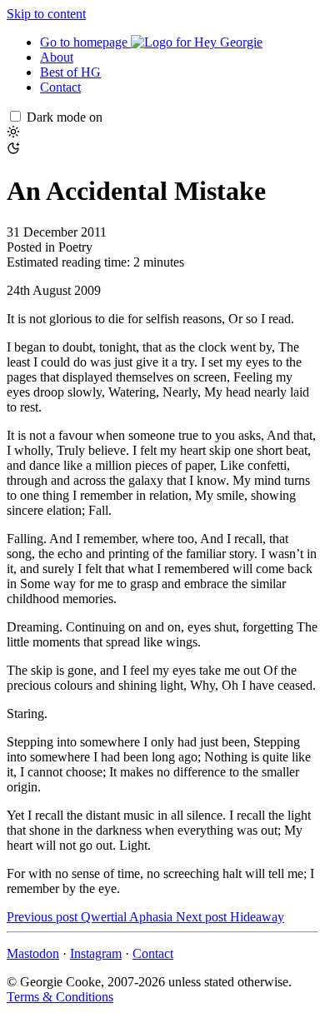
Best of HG (70, 72)
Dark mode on (64, 117)
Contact (60, 87)
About (56, 57)
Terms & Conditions (60, 997)
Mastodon (33, 953)
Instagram (96, 953)
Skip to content (46, 14)
